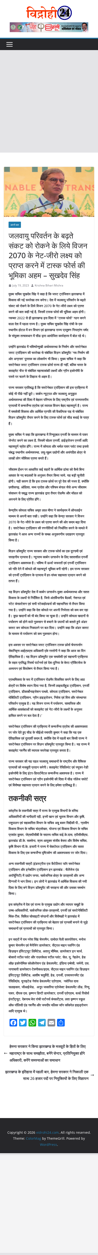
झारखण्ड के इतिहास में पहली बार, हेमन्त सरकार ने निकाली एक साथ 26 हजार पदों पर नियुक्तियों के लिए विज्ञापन (46, 1075)
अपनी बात (14, 224)
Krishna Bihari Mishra (49, 285)
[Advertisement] (49, 101)
